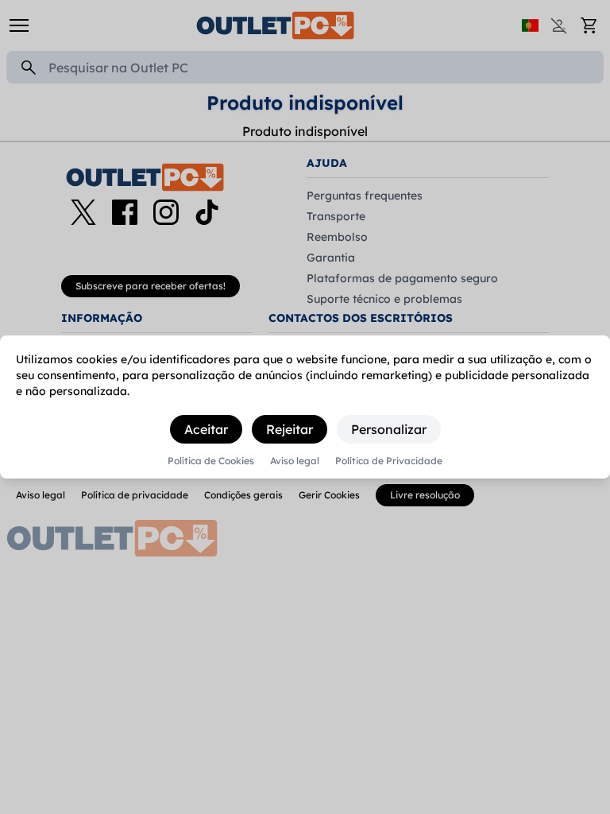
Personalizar (389, 429)
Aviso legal (294, 461)
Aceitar (206, 429)
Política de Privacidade (388, 461)
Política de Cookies (211, 461)
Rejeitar (289, 429)
